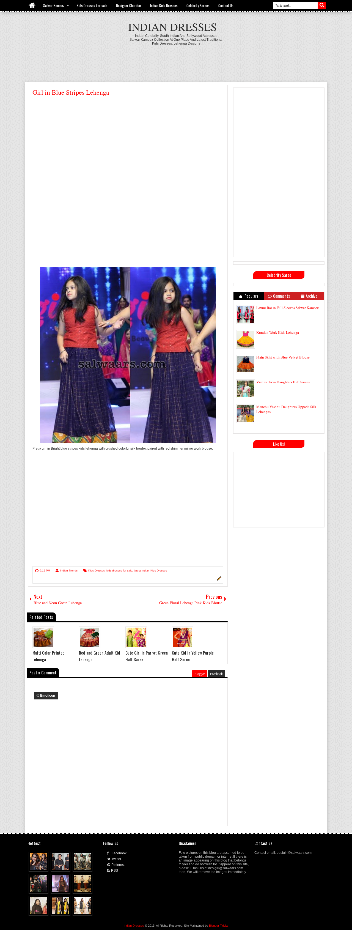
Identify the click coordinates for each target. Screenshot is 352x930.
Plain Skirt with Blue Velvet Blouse (283, 357)
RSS (114, 870)
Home (32, 5)
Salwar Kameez (54, 5)
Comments (281, 296)
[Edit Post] (218, 580)
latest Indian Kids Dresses (150, 570)
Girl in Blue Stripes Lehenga (70, 92)
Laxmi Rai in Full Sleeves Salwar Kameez (287, 307)
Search (322, 5)
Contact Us (225, 5)
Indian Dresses (172, 26)
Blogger (199, 673)
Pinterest (118, 865)
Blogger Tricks (219, 925)
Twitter (116, 859)
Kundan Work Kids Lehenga (277, 332)
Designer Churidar (128, 5)
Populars (251, 296)
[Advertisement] (176, 60)
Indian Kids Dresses (164, 5)
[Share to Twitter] (39, 866)
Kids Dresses (96, 570)
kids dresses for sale (119, 570)
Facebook (216, 673)
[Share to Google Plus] (44, 866)
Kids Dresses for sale (92, 5)
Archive (311, 296)
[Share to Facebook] (34, 866)
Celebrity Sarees (198, 5)
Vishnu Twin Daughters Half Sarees (283, 381)
